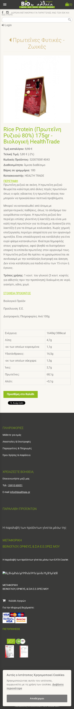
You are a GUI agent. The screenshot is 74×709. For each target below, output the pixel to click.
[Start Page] (37, 4)
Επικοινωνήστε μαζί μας (16, 478)
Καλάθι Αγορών (16, 600)
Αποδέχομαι (37, 698)
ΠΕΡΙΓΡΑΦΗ (10, 181)
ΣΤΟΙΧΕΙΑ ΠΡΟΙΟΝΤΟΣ (17, 293)
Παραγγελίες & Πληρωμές (17, 448)
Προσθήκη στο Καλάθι (20, 394)
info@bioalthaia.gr (20, 492)
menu (5, 4)
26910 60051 (15, 485)
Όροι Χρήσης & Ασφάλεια (16, 455)
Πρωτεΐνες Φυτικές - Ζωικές (39, 43)
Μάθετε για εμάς (12, 434)
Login (8, 25)
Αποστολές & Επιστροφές (17, 441)
